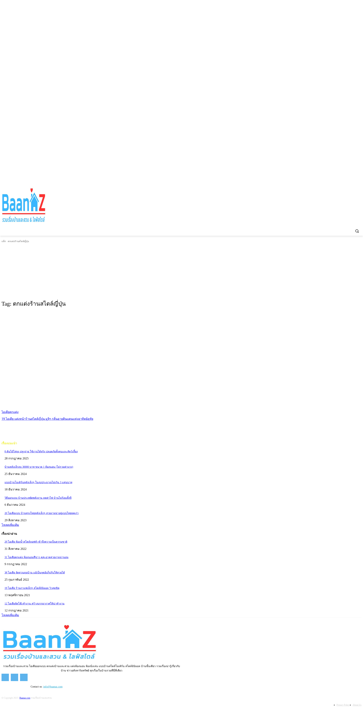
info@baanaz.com (53, 686)
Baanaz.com (24, 698)
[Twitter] (354, 184)
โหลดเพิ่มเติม (10, 525)
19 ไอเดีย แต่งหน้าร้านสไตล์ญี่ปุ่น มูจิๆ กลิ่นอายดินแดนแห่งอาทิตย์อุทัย (47, 419)
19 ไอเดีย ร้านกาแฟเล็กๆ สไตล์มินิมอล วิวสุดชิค (32, 588)
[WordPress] (359, 184)
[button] (356, 230)
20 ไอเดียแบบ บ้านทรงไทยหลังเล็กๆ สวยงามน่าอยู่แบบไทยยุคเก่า (42, 513)
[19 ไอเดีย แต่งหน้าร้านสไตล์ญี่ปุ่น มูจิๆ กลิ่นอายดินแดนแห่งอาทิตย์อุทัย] (94, 362)
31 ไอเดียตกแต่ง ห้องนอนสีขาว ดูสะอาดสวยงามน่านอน (36, 557)
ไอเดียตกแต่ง (10, 412)
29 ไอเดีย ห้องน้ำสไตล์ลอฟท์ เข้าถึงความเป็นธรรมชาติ (36, 541)
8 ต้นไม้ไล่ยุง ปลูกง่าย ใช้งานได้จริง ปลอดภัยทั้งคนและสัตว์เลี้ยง (41, 451)
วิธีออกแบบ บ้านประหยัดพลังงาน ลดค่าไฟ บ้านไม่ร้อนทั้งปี (38, 497)
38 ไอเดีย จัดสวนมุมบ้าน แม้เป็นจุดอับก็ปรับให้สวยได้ (35, 572)
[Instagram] (349, 184)
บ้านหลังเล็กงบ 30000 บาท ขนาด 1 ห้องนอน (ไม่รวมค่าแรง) (39, 466)
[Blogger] (338, 184)
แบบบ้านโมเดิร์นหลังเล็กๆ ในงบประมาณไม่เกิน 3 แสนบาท (38, 482)
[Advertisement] (181, 271)
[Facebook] (343, 184)
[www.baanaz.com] (52, 205)
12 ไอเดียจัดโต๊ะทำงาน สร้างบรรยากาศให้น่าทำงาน (34, 603)
